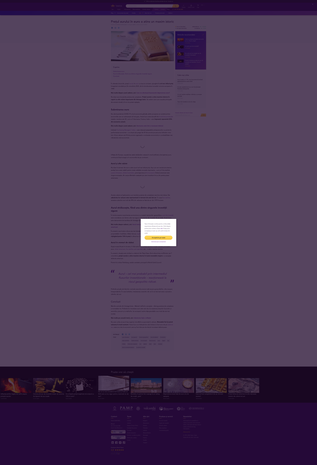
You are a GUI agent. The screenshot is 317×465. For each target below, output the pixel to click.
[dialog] (158, 232)
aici (162, 228)
